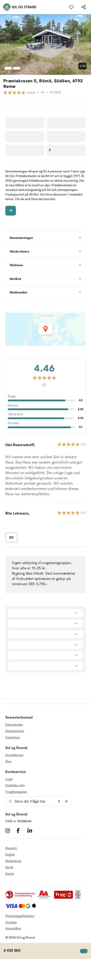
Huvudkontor (14, 755)
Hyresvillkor (13, 928)
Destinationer (14, 731)
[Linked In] (32, 830)
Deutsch (11, 848)
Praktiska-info (15, 785)
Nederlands (13, 861)
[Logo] (18, 7)
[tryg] (65, 898)
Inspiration (12, 737)
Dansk (9, 874)
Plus (8, 761)
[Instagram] (10, 830)
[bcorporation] (79, 898)
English (10, 854)
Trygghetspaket (16, 792)
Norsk (9, 867)
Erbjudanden (14, 725)
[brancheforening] (20, 898)
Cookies (11, 922)
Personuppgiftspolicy (19, 916)
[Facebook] (21, 830)
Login (9, 779)
